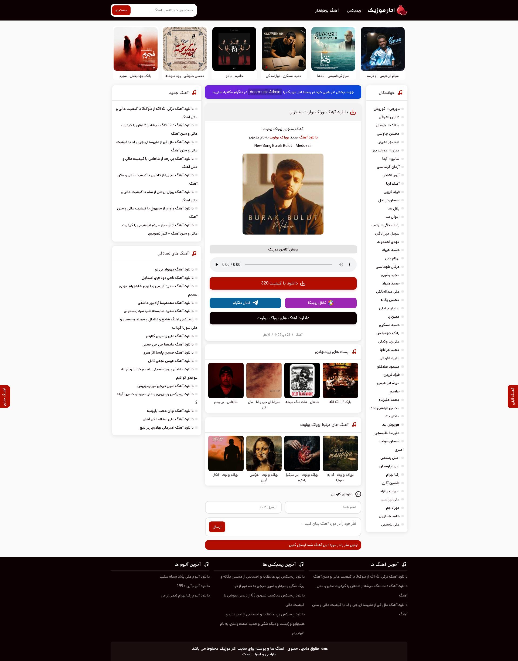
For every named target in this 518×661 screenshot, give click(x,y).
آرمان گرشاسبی (388, 167)
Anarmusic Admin (265, 92)
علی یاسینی (390, 524)
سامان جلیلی (389, 308)
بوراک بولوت (279, 137)
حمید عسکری (389, 325)
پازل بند (394, 208)
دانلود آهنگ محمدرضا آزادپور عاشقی (165, 303)
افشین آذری (390, 483)
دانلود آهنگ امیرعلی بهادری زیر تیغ (166, 427)
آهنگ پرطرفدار (327, 10)
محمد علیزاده (389, 399)
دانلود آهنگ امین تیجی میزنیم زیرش (165, 386)
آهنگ (298, 335)
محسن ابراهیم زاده (385, 408)
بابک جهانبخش (388, 333)
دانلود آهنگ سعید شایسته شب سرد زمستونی (158, 311)
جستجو (121, 10)
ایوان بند (393, 216)
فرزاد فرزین (392, 192)
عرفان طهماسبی (388, 266)
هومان (381, 125)
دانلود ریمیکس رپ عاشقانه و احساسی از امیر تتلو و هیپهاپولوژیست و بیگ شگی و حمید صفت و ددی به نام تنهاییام (262, 624)
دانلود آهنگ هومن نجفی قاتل (170, 361)
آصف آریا (393, 183)
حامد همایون (389, 516)
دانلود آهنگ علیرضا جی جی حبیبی (167, 344)
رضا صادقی (391, 225)
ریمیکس (354, 10)
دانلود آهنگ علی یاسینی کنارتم (169, 336)
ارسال (217, 527)
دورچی (394, 108)
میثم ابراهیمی (388, 383)
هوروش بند (391, 424)
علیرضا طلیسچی (387, 433)
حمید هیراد (391, 250)
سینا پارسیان (389, 466)
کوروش (379, 108)
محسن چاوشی (388, 133)
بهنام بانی (392, 258)
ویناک (395, 125)
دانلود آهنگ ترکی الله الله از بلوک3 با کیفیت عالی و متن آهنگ (360, 576)
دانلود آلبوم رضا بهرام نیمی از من (185, 595)
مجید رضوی (390, 275)
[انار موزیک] (387, 10)
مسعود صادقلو (388, 366)
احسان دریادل (389, 200)
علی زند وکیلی (389, 341)
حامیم (395, 391)
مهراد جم (393, 507)
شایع (395, 158)
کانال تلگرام (242, 303)
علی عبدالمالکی (388, 291)
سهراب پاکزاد (390, 491)
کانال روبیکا (317, 303)
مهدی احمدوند (388, 242)
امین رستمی (390, 457)
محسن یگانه (390, 300)
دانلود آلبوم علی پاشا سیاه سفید (184, 576)
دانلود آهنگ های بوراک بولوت (283, 318)
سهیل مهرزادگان (387, 233)
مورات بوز (380, 150)
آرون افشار (391, 175)
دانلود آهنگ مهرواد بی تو (174, 269)
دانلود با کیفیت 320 (279, 283)
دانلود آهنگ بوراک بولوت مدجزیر (319, 112)
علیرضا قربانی (390, 358)
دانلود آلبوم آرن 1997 (193, 586)
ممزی (395, 150)
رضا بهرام (393, 474)
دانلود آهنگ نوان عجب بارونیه (170, 410)
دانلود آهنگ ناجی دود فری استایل (167, 277)
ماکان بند (392, 416)
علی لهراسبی (390, 499)
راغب (375, 225)
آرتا (384, 158)
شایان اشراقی (389, 117)
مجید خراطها (390, 349)
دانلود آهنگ (308, 137)
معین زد (394, 316)
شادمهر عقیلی (388, 142)
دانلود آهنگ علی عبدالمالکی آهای (168, 419)
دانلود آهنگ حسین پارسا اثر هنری (168, 352)
